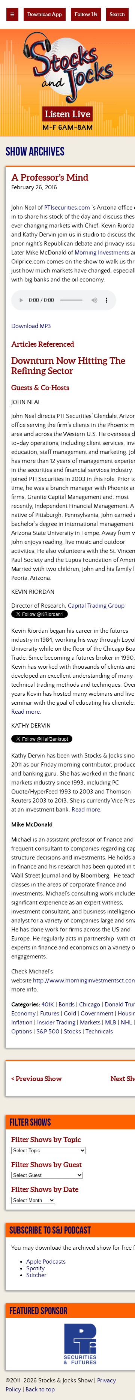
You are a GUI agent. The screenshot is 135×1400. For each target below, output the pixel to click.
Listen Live (67, 114)
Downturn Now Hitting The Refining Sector (68, 366)
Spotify (35, 1268)
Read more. (26, 711)
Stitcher (36, 1275)
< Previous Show (36, 1079)
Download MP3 (31, 326)
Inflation (22, 1022)
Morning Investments (102, 252)
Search (117, 14)
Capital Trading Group (96, 605)
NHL (126, 1022)
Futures (49, 1013)
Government (97, 1013)
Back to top (40, 1389)
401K (48, 1004)
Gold (70, 1013)
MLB (110, 1022)
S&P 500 (47, 1031)
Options (21, 1031)
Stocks (72, 1031)
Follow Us (86, 14)
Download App (44, 14)
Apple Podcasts (46, 1261)
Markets (90, 1022)
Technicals (99, 1031)
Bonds (66, 1004)
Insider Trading (56, 1022)
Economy (23, 1013)
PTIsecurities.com (67, 207)
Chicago (89, 1004)
